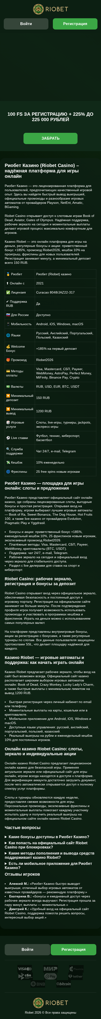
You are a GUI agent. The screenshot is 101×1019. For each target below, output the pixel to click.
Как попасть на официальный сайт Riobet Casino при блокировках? (46, 845)
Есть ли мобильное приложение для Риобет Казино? (48, 866)
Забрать (51, 138)
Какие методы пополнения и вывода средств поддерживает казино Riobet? (49, 855)
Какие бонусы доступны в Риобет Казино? (49, 837)
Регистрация (75, 24)
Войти (26, 24)
